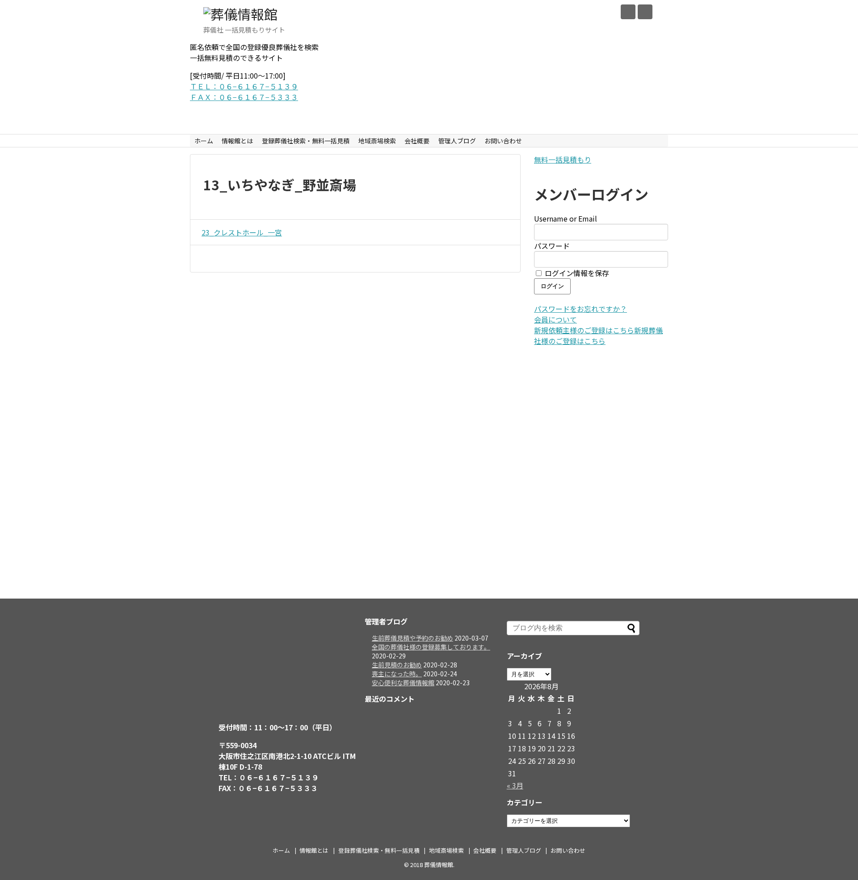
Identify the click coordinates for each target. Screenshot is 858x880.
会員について (555, 319)
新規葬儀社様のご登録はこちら (598, 335)
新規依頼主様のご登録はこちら (584, 330)
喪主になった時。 (397, 673)
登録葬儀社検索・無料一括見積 (305, 140)
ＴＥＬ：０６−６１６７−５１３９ (244, 86)
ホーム (203, 140)
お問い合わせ (503, 140)
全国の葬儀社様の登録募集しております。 (431, 646)
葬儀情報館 (438, 864)
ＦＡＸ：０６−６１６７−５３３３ (244, 97)
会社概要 (416, 140)
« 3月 (515, 785)
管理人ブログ (457, 140)
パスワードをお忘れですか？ (580, 308)
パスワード (552, 245)
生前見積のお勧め (397, 664)
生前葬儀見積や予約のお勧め (412, 637)
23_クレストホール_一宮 (242, 232)
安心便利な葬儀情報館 (403, 682)
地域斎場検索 (377, 140)
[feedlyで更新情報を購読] (628, 11)
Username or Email (565, 218)
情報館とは (237, 140)
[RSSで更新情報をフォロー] (645, 11)
